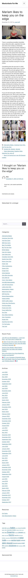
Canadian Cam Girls (7, 257)
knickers (3, 537)
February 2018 (6, 490)
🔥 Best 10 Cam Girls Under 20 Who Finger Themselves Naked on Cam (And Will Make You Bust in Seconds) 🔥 (14, 343)
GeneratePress (14, 575)
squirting (6, 545)
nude (4, 540)
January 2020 (6, 448)
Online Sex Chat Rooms (8, 303)
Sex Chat (4, 312)
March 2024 (5, 400)
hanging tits (7, 149)
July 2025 (4, 386)
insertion (16, 535)
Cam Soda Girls (6, 254)
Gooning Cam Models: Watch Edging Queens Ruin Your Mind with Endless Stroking (12, 349)
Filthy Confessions (7, 266)
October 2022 (6, 423)
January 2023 (6, 416)
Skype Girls (5, 319)
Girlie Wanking (6, 273)
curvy (20, 530)
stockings (12, 546)
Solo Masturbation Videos (9, 516)
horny (11, 535)
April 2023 (5, 409)
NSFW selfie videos (7, 301)
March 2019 (5, 462)
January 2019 (5, 465)
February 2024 (6, 402)
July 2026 (4, 372)
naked (21, 538)
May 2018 (4, 483)
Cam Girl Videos (6, 252)
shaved (9, 543)
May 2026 (5, 377)
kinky (22, 535)
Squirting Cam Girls (7, 321)
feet (6, 532)
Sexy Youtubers (6, 317)
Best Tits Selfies (6, 245)
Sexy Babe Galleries (7, 315)
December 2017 (6, 495)
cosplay (17, 530)
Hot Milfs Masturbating (8, 282)
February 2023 (6, 414)
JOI (20, 535)
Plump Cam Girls (6, 308)
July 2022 (4, 428)
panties (13, 540)
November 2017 (6, 497)
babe (12, 528)
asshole (8, 528)
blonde (19, 528)
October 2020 (6, 442)
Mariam (13, 149)
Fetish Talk (5, 263)
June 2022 (5, 430)
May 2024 (5, 395)
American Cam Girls (19, 145)
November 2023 (6, 407)
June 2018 (5, 481)
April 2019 (5, 460)
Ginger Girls (5, 270)
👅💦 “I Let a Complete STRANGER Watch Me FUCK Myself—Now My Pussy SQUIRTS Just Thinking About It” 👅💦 (14, 359)
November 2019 (6, 451)
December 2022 (6, 418)
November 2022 (6, 421)
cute (22, 530)
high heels (6, 535)
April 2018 (4, 486)
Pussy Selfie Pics (6, 310)
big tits (16, 528)
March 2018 (5, 488)
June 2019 (5, 455)
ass (5, 528)
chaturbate (9, 530)
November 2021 (6, 437)
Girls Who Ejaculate (7, 275)
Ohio (7, 540)
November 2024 (6, 390)
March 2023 (5, 411)
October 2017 (5, 500)
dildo (3, 532)
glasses (20, 532)
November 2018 (6, 469)
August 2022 (5, 425)
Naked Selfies (6, 298)
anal (3, 528)
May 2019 (4, 458)
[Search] (24, 224)
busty (3, 530)
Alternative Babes (9, 145)
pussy (18, 540)
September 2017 (6, 502)
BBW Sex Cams (6, 243)
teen (17, 545)
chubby (14, 530)
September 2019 (6, 453)
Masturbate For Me (10, 3)
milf (18, 538)
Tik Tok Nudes (6, 324)
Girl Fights (5, 513)
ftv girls (16, 532)
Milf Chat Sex (5, 294)
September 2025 (6, 384)
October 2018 (5, 472)
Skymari (18, 149)
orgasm (9, 540)
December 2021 (6, 435)
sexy (4, 543)
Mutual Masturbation (7, 296)
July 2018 (4, 479)
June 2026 (5, 374)
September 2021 (6, 439)
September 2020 (6, 444)
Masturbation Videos (7, 289)
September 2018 (6, 474)
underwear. (21, 545)
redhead (23, 540)
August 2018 (5, 476)
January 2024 (6, 404)
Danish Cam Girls (6, 259)
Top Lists (4, 326)
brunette (23, 528)
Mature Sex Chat (6, 291)
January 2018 (5, 493)
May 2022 (4, 432)
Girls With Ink (5, 277)
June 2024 (5, 393)
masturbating (13, 538)
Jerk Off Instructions (7, 284)
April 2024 (5, 397)
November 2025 (6, 379)
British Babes (5, 250)
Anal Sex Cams (6, 240)
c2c (5, 530)
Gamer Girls (5, 268)
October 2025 (6, 381)
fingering (10, 532)
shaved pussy (17, 543)
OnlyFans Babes (6, 305)
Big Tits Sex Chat (6, 147)
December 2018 (6, 467)
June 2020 (5, 446)
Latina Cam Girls (6, 287)
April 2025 (5, 388)
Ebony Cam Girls (6, 261)
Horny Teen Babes (7, 280)
